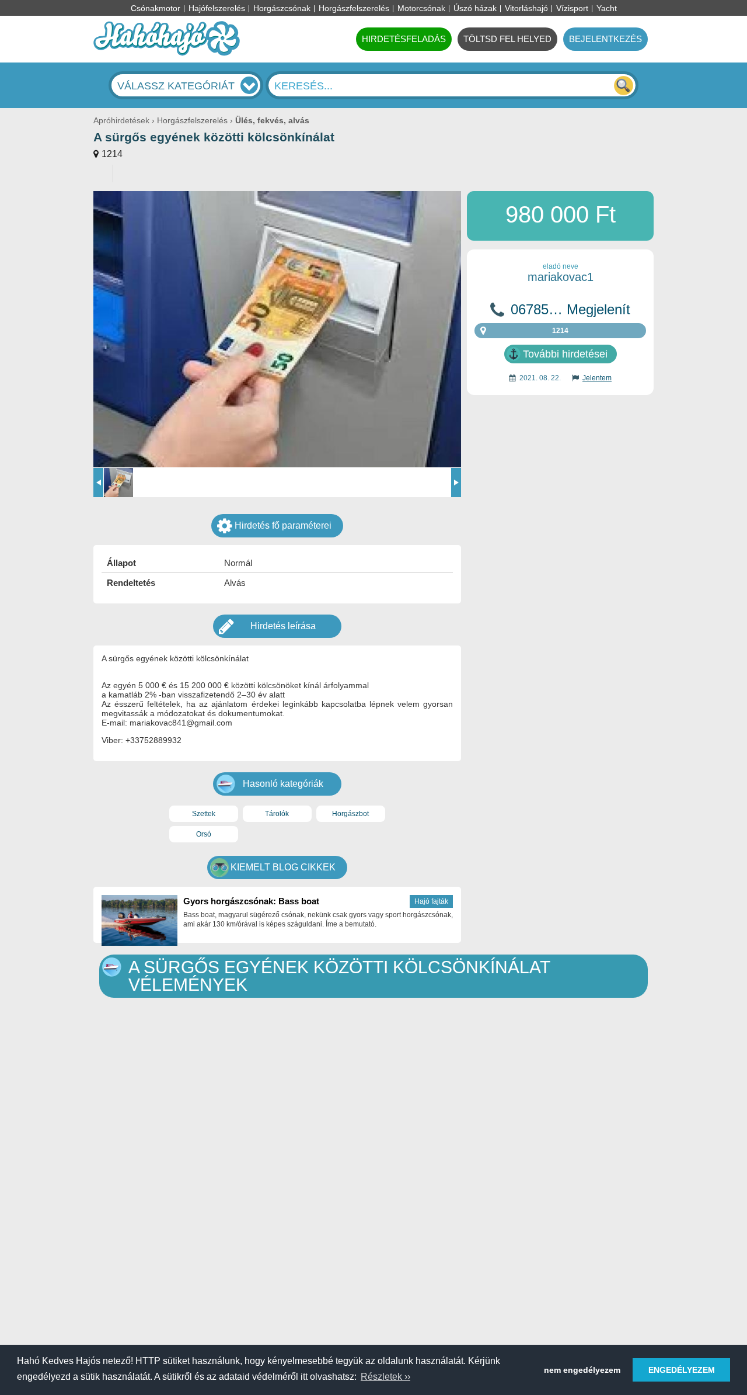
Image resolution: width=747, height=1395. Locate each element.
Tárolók (277, 814)
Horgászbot (350, 814)
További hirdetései (565, 354)
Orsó (203, 834)
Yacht (606, 8)
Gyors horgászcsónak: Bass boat (251, 901)
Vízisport (572, 8)
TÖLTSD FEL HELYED (507, 39)
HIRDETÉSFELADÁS (404, 39)
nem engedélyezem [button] (582, 1370)
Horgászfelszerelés (354, 8)
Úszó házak (475, 8)
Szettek (203, 814)
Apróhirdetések (121, 120)
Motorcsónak (421, 8)
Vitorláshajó (526, 8)
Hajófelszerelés (217, 8)
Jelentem (597, 377)
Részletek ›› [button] (385, 1377)
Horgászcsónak (281, 8)
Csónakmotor (155, 8)
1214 (112, 154)
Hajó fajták (431, 901)
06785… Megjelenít (570, 310)
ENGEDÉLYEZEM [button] (681, 1370)
